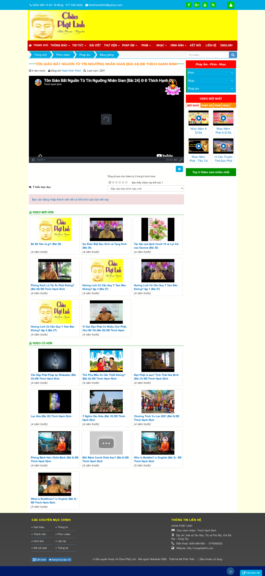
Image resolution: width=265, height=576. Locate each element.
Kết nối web (40, 548)
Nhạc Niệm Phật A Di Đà (223, 130)
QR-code (41, 559)
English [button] (226, 45)
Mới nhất (193, 105)
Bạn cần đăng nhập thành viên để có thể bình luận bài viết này (70, 199)
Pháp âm (193, 88)
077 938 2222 (74, 5)
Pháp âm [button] (128, 45)
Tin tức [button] (78, 45)
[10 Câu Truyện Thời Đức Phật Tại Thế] (223, 146)
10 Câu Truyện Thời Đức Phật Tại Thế (223, 160)
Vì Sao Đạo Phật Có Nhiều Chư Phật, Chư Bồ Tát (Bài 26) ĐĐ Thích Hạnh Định (104, 330)
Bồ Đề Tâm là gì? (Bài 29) (46, 244)
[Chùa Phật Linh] (58, 25)
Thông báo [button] (59, 45)
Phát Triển (188, 559)
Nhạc (191, 80)
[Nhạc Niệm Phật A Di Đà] (223, 117)
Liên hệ (62, 541)
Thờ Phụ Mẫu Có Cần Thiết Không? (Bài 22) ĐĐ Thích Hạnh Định (103, 377)
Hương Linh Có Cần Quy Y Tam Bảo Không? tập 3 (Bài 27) (104, 287)
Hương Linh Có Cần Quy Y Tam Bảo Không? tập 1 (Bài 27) (156, 287)
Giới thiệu (39, 527)
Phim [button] (145, 45)
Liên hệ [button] (211, 45)
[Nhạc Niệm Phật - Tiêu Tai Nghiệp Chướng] (198, 146)
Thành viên (40, 534)
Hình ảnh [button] (177, 45)
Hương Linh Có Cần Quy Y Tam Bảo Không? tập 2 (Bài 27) (52, 328)
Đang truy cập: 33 (61, 559)
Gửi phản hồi (253, 572)
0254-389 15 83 (42, 5)
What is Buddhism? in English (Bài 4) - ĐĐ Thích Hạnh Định (54, 500)
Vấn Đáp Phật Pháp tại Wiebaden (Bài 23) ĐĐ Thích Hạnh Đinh (53, 377)
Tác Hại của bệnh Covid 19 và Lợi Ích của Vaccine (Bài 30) (156, 246)
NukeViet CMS (158, 559)
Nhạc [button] (160, 45)
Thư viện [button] (111, 45)
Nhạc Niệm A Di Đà (199, 130)
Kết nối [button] (195, 45)
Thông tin (63, 527)
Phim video (64, 534)
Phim (191, 72)
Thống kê (63, 548)
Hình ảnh (39, 541)
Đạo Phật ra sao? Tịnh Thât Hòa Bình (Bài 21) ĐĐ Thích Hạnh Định (156, 377)
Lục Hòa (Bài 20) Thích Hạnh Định (51, 416)
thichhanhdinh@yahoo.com (105, 5)
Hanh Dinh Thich (71, 70)
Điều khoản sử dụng (211, 559)
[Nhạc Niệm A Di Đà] (198, 117)
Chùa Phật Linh (127, 559)
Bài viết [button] (95, 45)
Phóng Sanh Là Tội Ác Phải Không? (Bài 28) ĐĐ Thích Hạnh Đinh (52, 287)
